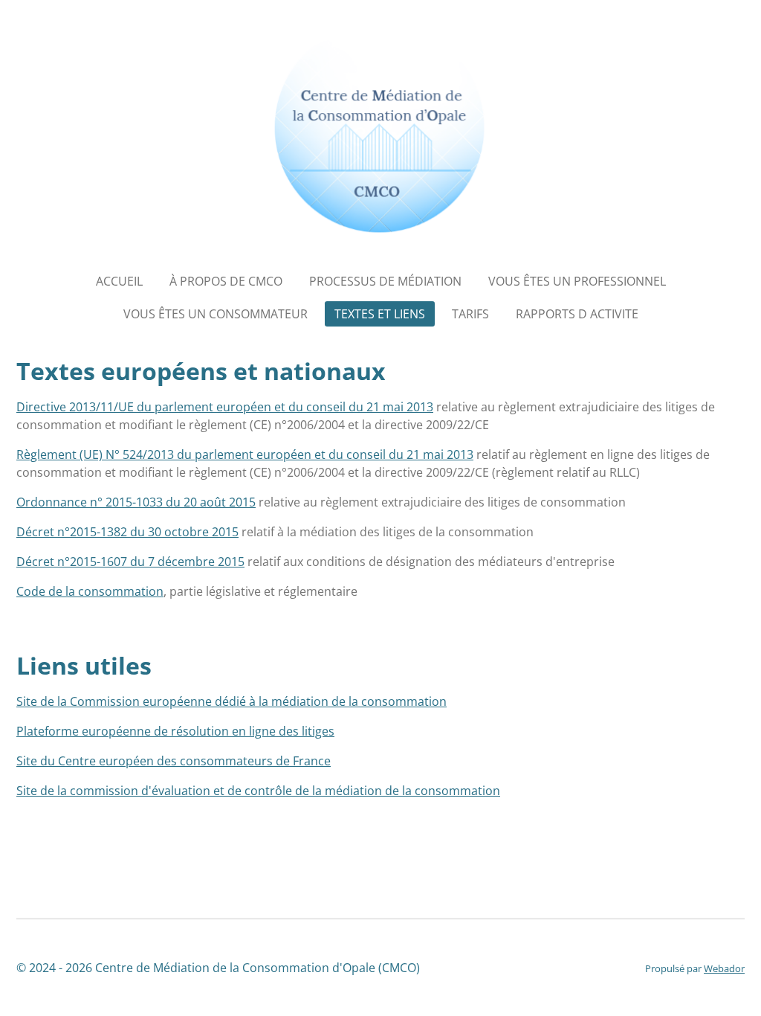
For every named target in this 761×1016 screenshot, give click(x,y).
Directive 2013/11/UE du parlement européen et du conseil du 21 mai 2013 (224, 407)
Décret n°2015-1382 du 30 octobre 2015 (127, 532)
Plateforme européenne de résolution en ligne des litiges (175, 731)
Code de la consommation (89, 591)
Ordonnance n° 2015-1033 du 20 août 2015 (136, 502)
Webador (724, 968)
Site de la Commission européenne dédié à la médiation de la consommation (231, 701)
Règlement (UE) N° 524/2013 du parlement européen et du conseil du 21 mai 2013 (244, 454)
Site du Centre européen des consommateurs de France (173, 761)
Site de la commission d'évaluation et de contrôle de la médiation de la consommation (258, 790)
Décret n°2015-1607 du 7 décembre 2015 (130, 561)
